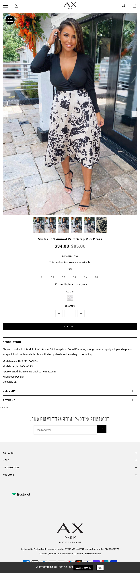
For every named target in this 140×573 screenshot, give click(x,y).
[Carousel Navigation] (70, 114)
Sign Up (101, 429)
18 (96, 276)
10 (52, 276)
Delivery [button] (9, 391)
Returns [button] (9, 400)
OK (100, 567)
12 (63, 276)
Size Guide (81, 284)
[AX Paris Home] (70, 5)
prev (5, 114)
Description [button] (12, 342)
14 (74, 276)
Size (70, 269)
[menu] (5, 6)
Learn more (83, 567)
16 (85, 276)
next (134, 114)
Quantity (70, 306)
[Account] (16, 5)
